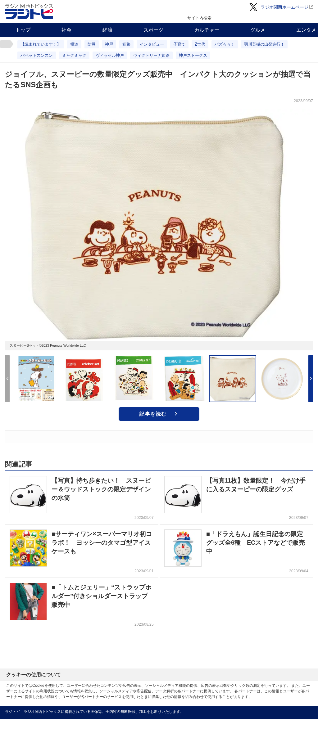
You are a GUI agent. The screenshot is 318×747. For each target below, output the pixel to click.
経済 (107, 30)
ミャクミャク (74, 55)
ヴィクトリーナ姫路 (151, 55)
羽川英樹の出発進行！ (264, 44)
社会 (66, 30)
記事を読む (153, 413)
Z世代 (200, 44)
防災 (92, 44)
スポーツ (153, 30)
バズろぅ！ (225, 44)
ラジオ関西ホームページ (284, 7)
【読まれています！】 (40, 44)
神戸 (109, 44)
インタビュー (152, 44)
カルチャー (206, 30)
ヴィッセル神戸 (110, 55)
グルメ (257, 30)
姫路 (126, 44)
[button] (310, 378)
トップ (23, 30)
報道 (74, 44)
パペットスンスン (36, 55)
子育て (179, 44)
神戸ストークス (193, 55)
